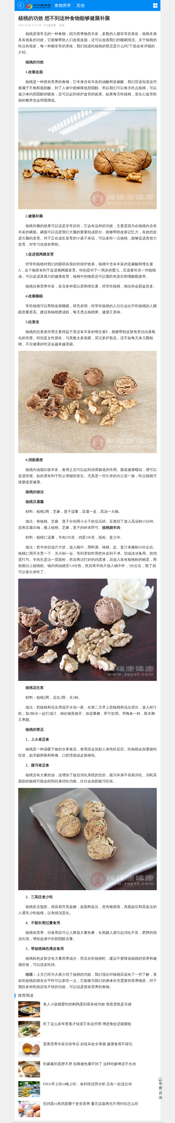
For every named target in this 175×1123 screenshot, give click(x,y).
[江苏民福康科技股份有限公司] (38, 5)
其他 (80, 5)
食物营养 (62, 5)
